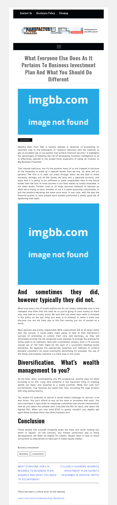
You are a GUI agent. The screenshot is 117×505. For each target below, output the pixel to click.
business (23, 454)
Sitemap (63, 13)
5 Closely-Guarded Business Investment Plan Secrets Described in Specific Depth (79, 470)
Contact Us (26, 13)
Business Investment (28, 447)
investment (38, 454)
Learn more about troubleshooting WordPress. (41, 498)
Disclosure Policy (45, 13)
